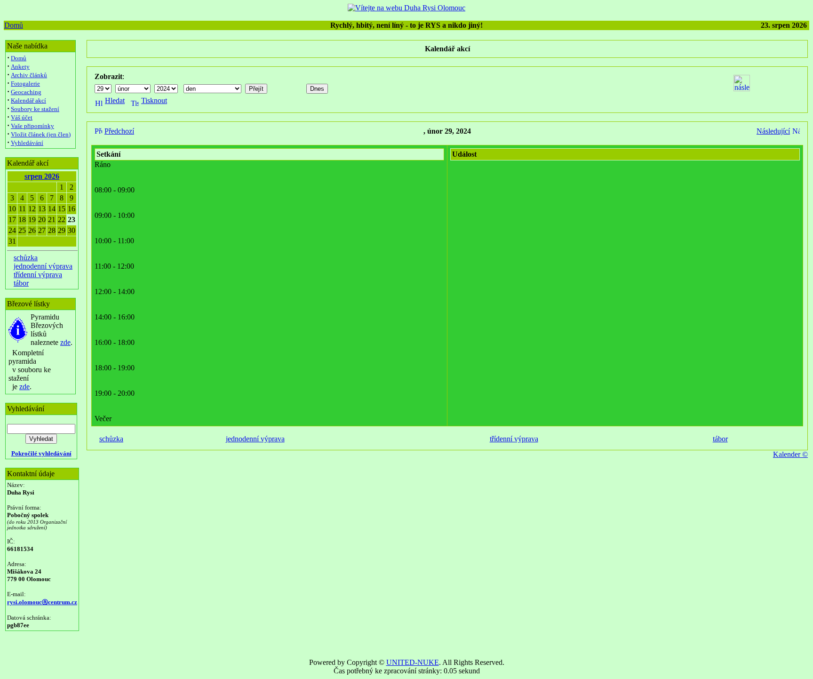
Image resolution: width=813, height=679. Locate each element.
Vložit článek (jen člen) (41, 134)
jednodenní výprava (43, 266)
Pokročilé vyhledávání (41, 453)
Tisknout (154, 100)
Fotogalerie (25, 83)
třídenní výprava (38, 275)
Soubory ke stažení (35, 108)
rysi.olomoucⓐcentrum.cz (42, 602)
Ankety (20, 66)
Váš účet (21, 117)
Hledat (115, 100)
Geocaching (26, 92)
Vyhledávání (27, 142)
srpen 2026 (41, 176)
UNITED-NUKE (412, 662)
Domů (13, 25)
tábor (21, 283)
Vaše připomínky (32, 125)
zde (65, 342)
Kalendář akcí (28, 100)
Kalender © (790, 454)
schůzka (26, 258)
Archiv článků (29, 75)
